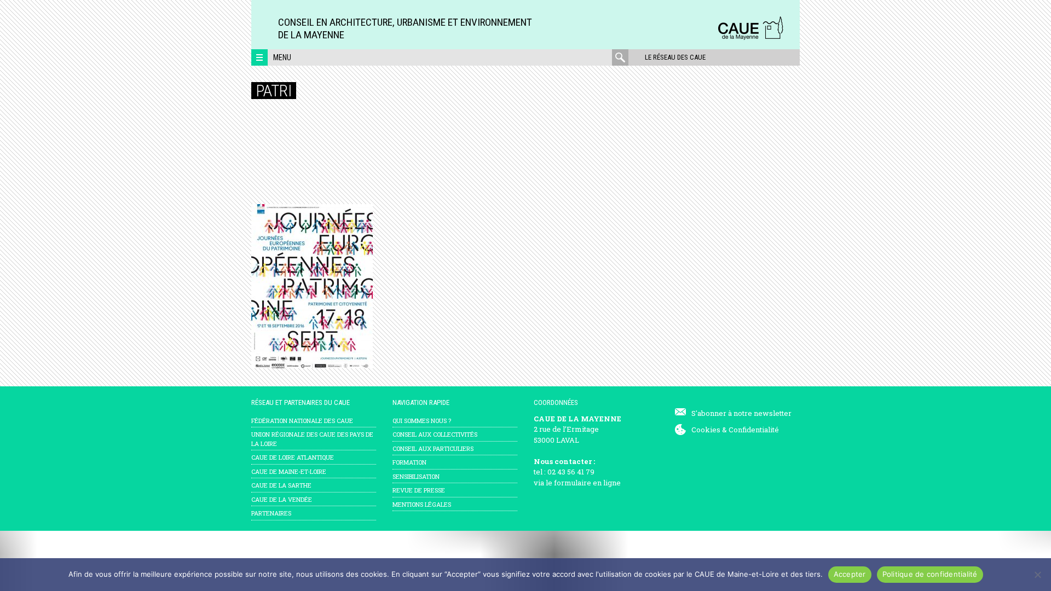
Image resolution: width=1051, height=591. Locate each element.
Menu (282, 57)
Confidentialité (754, 429)
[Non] (1037, 574)
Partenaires (271, 513)
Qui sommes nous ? (421, 420)
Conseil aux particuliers (432, 448)
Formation (409, 462)
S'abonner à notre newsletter (741, 413)
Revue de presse (418, 490)
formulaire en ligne (587, 483)
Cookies (705, 429)
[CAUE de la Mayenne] (750, 38)
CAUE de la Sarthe (281, 485)
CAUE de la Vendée (281, 499)
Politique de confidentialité (930, 574)
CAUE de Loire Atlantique (292, 457)
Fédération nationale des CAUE (302, 420)
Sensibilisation (416, 476)
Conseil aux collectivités (434, 434)
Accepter (850, 574)
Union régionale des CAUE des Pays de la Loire (312, 439)
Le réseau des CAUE (675, 57)
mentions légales (421, 504)
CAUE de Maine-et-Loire (288, 471)
